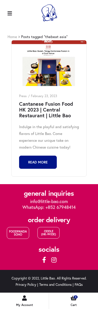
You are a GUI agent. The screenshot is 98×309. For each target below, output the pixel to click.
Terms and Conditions (55, 284)
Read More (38, 162)
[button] (18, 233)
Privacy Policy (26, 284)
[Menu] (10, 13)
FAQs (79, 284)
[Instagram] (54, 260)
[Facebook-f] (44, 260)
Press (23, 96)
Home (12, 36)
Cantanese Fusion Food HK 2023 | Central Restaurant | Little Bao (46, 109)
